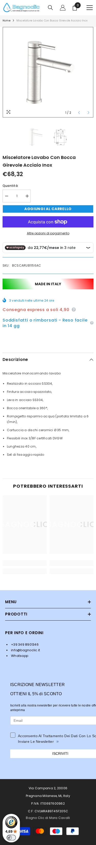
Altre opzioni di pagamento (48, 233)
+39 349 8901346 (24, 644)
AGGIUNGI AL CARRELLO (48, 208)
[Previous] (78, 112)
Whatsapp (19, 656)
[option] (48, 72)
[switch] (11, 837)
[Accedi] (63, 7)
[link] (25, 563)
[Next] (88, 112)
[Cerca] (50, 8)
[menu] (90, 8)
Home (6, 20)
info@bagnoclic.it (25, 650)
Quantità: (10, 186)
